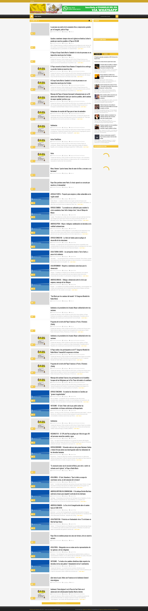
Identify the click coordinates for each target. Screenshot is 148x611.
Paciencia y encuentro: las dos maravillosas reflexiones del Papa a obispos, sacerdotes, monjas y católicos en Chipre (108, 126)
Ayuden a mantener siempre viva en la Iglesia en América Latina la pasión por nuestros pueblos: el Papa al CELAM (71, 39)
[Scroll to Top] (145, 608)
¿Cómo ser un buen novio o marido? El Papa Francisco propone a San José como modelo (108, 136)
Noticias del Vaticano (35, 609)
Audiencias (54, 125)
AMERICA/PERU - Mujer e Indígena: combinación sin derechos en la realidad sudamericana (71, 224)
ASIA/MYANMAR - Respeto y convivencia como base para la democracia (68, 266)
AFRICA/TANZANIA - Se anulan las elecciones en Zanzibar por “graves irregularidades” (69, 392)
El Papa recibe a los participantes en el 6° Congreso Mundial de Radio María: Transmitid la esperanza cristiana (70, 350)
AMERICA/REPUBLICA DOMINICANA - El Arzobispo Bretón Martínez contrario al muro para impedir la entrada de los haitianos (71, 492)
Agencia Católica (87, 609)
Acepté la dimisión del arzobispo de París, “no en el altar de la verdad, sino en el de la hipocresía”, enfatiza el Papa (108, 86)
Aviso (52, 153)
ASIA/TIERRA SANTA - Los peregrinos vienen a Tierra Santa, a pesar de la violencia (69, 252)
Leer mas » (81, 48)
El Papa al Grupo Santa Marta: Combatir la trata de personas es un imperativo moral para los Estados (71, 53)
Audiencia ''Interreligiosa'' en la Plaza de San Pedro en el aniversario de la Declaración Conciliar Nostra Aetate (68, 590)
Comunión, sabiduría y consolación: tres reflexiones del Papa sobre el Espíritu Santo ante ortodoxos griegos (108, 116)
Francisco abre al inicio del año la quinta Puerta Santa (105, 61)
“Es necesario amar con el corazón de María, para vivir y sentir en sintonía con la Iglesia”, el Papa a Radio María (70, 466)
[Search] (117, 16)
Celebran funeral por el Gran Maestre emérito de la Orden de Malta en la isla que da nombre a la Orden (108, 106)
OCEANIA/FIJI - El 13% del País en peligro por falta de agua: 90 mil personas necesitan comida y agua (70, 434)
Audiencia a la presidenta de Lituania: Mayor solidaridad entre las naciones (71, 308)
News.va (72, 31)
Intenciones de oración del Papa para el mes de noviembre (68, 111)
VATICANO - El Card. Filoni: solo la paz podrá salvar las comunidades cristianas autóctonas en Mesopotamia (67, 406)
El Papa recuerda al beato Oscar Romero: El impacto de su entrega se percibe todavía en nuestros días (71, 67)
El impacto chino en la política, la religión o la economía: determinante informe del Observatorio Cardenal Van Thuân (108, 66)
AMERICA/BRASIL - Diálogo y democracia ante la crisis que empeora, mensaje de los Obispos (69, 280)
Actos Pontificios (56, 139)
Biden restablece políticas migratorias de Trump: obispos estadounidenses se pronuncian (108, 96)
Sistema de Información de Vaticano (77, 71)
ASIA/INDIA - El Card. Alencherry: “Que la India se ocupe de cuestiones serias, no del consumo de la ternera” (69, 478)
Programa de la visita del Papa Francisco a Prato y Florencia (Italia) (69, 322)
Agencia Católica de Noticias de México (108, 609)
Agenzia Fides (73, 198)
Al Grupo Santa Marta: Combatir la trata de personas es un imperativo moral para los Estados (68, 81)
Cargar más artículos (61, 603)
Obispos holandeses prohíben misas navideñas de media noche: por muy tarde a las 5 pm (108, 76)
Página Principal (37, 16)
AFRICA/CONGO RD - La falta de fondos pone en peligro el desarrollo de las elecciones (68, 238)
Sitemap (32, 1)
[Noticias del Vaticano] (32, 16)
